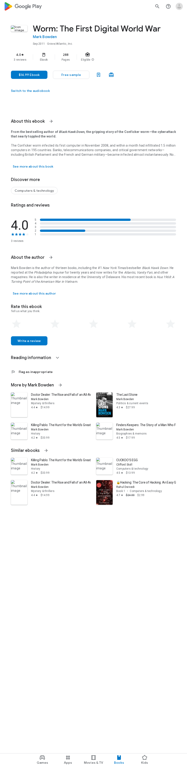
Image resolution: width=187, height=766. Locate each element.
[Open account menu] (179, 6)
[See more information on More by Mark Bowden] (60, 385)
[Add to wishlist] (98, 74)
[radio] (16, 323)
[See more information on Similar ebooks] (46, 450)
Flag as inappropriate (32, 372)
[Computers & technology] (34, 190)
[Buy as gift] (111, 74)
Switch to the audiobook (30, 91)
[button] (71, 74)
